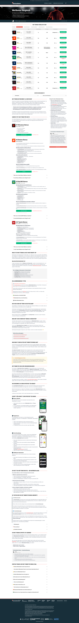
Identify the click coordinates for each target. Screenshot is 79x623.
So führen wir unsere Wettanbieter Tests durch (31, 600)
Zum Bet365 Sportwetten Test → (37, 210)
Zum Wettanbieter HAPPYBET (63, 78)
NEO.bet (24, 291)
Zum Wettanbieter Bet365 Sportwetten (63, 58)
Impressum (65, 600)
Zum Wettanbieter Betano (63, 39)
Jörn (16, 551)
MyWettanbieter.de (55, 104)
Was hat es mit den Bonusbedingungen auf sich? (21, 338)
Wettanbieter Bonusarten (37, 265)
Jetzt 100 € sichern (24, 134)
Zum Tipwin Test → (35, 243)
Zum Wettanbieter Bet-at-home (63, 64)
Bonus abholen (63, 37)
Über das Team (19, 600)
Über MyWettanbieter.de (24, 600)
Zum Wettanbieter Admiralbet (63, 53)
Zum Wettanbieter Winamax (63, 33)
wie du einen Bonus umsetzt (32, 379)
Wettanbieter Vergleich (43, 600)
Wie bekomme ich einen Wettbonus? (19, 336)
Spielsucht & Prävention (53, 600)
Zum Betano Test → (35, 171)
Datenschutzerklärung (60, 600)
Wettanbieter (14, 541)
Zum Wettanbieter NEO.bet (63, 83)
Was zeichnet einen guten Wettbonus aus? (20, 334)
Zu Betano (23, 171)
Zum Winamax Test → (35, 134)
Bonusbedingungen (20, 449)
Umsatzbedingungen (29, 512)
